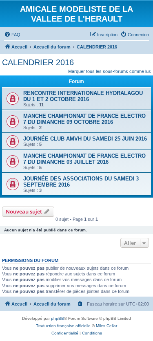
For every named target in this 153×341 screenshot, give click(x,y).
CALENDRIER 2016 (38, 62)
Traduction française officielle (63, 325)
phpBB (57, 318)
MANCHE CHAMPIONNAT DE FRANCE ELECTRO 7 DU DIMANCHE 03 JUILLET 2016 (84, 159)
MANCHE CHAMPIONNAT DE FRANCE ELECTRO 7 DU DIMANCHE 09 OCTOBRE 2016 (84, 119)
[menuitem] (12, 35)
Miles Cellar (106, 325)
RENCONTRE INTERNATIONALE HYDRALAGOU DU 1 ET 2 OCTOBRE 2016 (83, 96)
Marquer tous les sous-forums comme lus (109, 71)
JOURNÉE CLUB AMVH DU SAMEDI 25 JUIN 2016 (85, 139)
